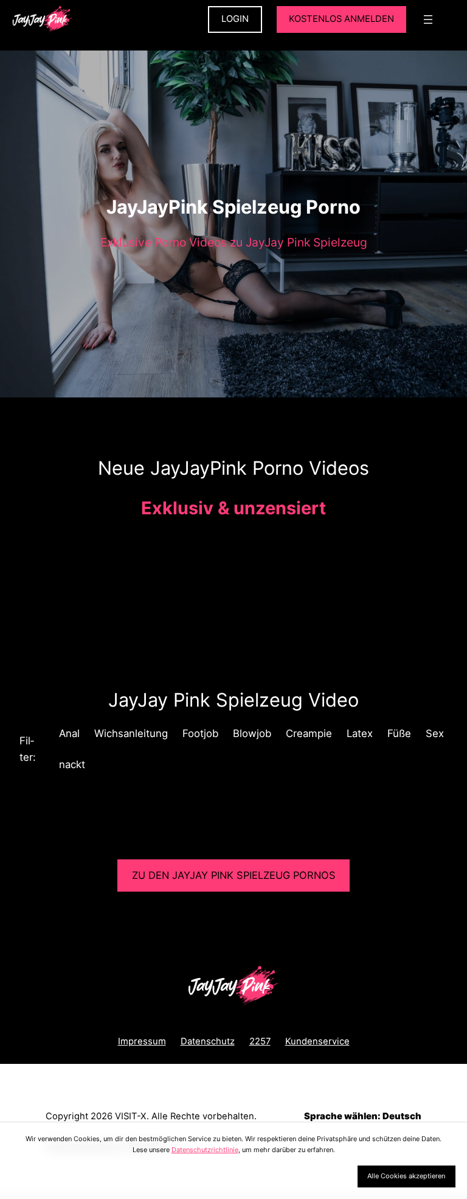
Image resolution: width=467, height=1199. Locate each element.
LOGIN (235, 18)
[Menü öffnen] (428, 19)
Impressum (142, 1041)
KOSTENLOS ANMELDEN (341, 18)
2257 (260, 1041)
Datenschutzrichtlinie (204, 1149)
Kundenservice (317, 1041)
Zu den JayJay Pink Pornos (234, 875)
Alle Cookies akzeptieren (406, 1176)
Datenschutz (208, 1041)
